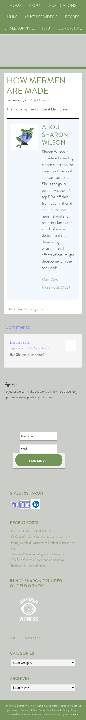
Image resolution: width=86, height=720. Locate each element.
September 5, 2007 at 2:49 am (29, 348)
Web (54, 280)
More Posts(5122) (56, 287)
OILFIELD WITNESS (26, 638)
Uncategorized (34, 309)
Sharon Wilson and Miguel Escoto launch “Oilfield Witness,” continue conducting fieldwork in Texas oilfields (39, 560)
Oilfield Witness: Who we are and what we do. (41, 536)
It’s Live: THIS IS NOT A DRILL (32, 531)
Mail (45, 280)
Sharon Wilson (55, 138)
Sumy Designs (70, 710)
